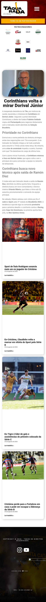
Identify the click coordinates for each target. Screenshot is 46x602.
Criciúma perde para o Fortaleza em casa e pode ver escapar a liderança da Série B (22, 507)
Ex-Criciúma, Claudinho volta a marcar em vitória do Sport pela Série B (22, 342)
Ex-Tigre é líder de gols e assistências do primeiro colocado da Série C (22, 437)
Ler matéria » (9, 275)
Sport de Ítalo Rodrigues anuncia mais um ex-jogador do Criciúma (20, 268)
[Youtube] (26, 550)
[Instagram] (19, 550)
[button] (37, 8)
